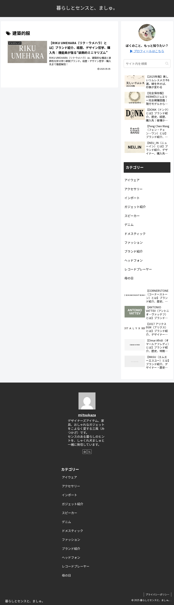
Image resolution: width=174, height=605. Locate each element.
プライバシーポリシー (157, 594)
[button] (167, 63)
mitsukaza (87, 414)
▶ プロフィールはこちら (147, 51)
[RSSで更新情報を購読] (89, 451)
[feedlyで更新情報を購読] (84, 451)
